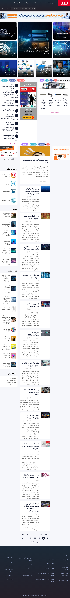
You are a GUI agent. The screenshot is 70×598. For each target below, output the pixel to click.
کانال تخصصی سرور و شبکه (7, 183)
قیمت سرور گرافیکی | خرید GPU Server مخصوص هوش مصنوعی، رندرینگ (6, 289)
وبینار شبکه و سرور (6, 200)
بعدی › (38, 542)
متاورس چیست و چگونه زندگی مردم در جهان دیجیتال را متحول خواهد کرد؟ (6, 261)
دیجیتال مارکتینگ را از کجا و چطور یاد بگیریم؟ (31, 416)
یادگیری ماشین (49, 568)
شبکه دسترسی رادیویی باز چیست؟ (7, 55)
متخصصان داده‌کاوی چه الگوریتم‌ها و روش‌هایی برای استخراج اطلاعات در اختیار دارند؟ (10, 130)
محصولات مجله (26, 3)
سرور (26, 595)
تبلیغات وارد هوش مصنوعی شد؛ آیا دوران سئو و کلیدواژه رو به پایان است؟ (35, 50)
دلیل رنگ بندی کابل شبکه (6, 330)
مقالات (40, 3)
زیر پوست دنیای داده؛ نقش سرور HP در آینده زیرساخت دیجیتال (6, 347)
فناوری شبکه (64, 560)
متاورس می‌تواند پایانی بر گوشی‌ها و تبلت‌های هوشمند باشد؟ (6, 215)
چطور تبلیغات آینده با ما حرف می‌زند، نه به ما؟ (6, 338)
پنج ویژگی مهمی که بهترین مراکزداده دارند (30, 276)
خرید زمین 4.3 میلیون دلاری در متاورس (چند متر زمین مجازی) (6, 251)
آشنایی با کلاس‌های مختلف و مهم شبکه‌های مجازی (61, 35)
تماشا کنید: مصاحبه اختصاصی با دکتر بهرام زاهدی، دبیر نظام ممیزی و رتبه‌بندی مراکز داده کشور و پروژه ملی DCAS (10, 104)
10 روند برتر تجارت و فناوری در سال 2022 (6, 224)
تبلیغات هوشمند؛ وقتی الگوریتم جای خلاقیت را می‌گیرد (6, 356)
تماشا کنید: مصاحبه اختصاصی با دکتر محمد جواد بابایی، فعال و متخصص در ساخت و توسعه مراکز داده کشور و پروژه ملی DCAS (10, 94)
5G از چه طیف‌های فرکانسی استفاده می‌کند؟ (8, 35)
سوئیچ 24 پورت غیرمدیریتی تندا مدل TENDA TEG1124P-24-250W (43, 103)
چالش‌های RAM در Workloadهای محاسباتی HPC (6, 309)
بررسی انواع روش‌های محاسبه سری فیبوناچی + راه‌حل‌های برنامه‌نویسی (31, 191)
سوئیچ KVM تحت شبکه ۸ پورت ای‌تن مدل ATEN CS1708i (65, 103)
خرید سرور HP (12, 378)
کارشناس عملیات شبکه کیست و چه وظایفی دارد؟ (62, 74)
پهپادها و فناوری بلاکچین (8, 110)
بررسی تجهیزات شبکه (50, 3)
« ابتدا (46, 534)
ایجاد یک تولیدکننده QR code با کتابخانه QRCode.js (31, 392)
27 (23, 534)
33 (26, 538)
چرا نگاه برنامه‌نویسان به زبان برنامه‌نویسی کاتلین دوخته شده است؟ (9, 73)
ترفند (34, 3)
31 (35, 538)
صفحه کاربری (9, 575)
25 (31, 534)
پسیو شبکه (13, 385)
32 (31, 538)
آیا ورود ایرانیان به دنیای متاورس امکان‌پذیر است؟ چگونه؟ (6, 242)
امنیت (66, 564)
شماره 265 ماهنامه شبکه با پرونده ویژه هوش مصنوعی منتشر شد (30, 446)
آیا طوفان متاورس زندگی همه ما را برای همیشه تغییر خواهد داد (6, 233)
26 (27, 534)
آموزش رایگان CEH (63, 580)
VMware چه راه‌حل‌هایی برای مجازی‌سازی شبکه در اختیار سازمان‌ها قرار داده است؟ (44, 72)
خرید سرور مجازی (11, 382)
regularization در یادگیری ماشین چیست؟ (30, 217)
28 (48, 538)
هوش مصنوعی (50, 564)
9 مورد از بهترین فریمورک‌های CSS (33, 333)
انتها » (32, 542)
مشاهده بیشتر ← (54, 112)
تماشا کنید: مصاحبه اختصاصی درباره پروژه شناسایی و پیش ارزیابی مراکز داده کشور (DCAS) (9, 117)
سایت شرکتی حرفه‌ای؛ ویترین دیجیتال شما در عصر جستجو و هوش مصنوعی (6, 300)
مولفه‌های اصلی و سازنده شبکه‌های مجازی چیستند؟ (61, 54)
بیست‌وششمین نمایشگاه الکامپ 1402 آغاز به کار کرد (30, 476)
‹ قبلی (40, 534)
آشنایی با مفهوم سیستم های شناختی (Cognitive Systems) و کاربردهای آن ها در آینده (10, 137)
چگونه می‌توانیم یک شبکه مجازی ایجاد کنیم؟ (26, 74)
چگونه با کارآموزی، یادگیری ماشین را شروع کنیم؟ (30, 364)
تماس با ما (17, 3)
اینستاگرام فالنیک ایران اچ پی (6, 175)
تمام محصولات (27, 575)
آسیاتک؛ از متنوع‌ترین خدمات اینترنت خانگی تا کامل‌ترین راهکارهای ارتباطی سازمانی (31, 507)
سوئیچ (30, 568)
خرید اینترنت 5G (11, 380)
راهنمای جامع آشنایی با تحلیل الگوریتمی (32, 305)
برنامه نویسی (50, 560)
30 (39, 538)
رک (31, 572)
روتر (30, 564)
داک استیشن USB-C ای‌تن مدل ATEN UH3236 (50, 102)
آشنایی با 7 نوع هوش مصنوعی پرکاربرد (9, 123)
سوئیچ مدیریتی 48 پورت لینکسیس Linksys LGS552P (58, 103)
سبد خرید (10, 579)
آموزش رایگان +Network (64, 574)
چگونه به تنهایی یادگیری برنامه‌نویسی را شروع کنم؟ (31, 247)
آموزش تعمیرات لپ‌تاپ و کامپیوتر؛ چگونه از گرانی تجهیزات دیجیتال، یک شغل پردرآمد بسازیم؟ (6, 320)
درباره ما (10, 562)
